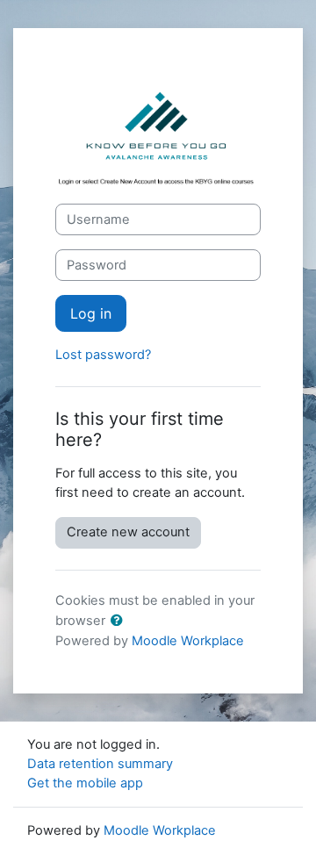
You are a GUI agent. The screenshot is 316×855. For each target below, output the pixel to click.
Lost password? (103, 355)
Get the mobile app (85, 783)
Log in (90, 313)
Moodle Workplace (188, 641)
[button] (120, 621)
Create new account (128, 532)
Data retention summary (100, 764)
